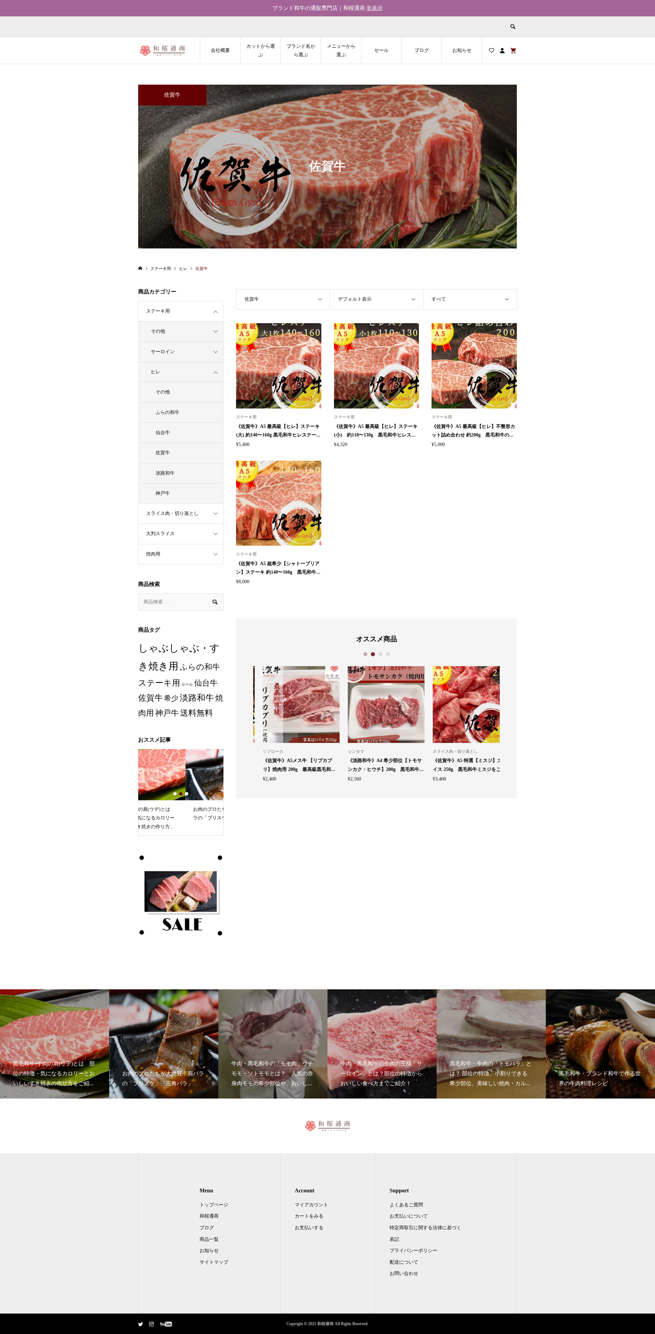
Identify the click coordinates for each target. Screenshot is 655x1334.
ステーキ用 (158, 311)
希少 (171, 698)
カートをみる (309, 1216)
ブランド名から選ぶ (301, 50)
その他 (158, 331)
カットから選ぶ (260, 50)
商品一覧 (209, 1239)
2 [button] (373, 654)
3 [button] (380, 654)
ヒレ (155, 371)
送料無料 (196, 712)
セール (381, 50)
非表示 (374, 8)
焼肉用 (153, 554)
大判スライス (160, 533)
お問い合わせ (404, 1273)
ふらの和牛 (167, 412)
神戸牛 (163, 493)
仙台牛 (163, 432)
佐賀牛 (163, 452)
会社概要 (220, 50)
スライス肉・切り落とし (172, 513)
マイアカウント (311, 1204)
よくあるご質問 (406, 1204)
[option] (291, 723)
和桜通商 (209, 1216)
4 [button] (388, 654)
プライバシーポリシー (413, 1250)
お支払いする (309, 1227)
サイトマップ (214, 1262)
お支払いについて (409, 1216)
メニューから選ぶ (341, 50)
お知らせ (461, 50)
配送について (404, 1262)
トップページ (214, 1204)
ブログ (421, 50)
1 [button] (365, 654)
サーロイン (163, 351)
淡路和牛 (165, 473)
